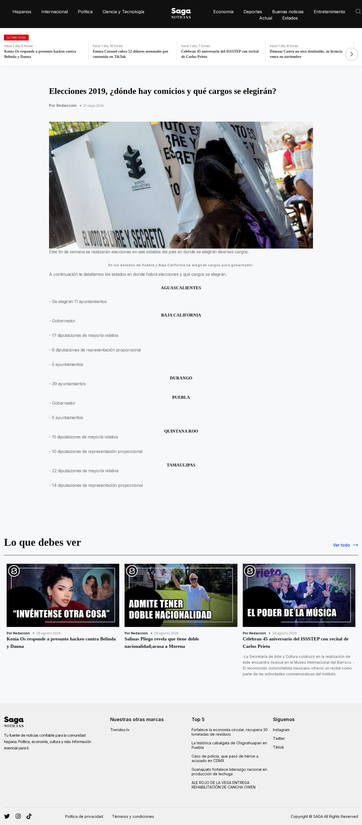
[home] (181, 12)
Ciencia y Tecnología (123, 11)
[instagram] (7, 816)
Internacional (54, 11)
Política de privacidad (84, 816)
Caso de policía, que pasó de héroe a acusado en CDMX (225, 758)
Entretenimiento (329, 11)
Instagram (281, 729)
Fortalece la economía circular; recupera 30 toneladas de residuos (230, 731)
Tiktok (278, 747)
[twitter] (18, 816)
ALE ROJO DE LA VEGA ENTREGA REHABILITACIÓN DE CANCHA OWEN (223, 784)
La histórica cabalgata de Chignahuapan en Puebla (229, 745)
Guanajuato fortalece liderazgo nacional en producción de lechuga (229, 771)
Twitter (279, 738)
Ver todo (341, 545)
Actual (265, 18)
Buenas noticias (288, 11)
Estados (290, 18)
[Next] (351, 54)
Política (85, 11)
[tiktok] (29, 816)
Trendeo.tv (120, 729)
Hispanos (21, 11)
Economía (223, 11)
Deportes (253, 11)
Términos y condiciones (133, 816)
